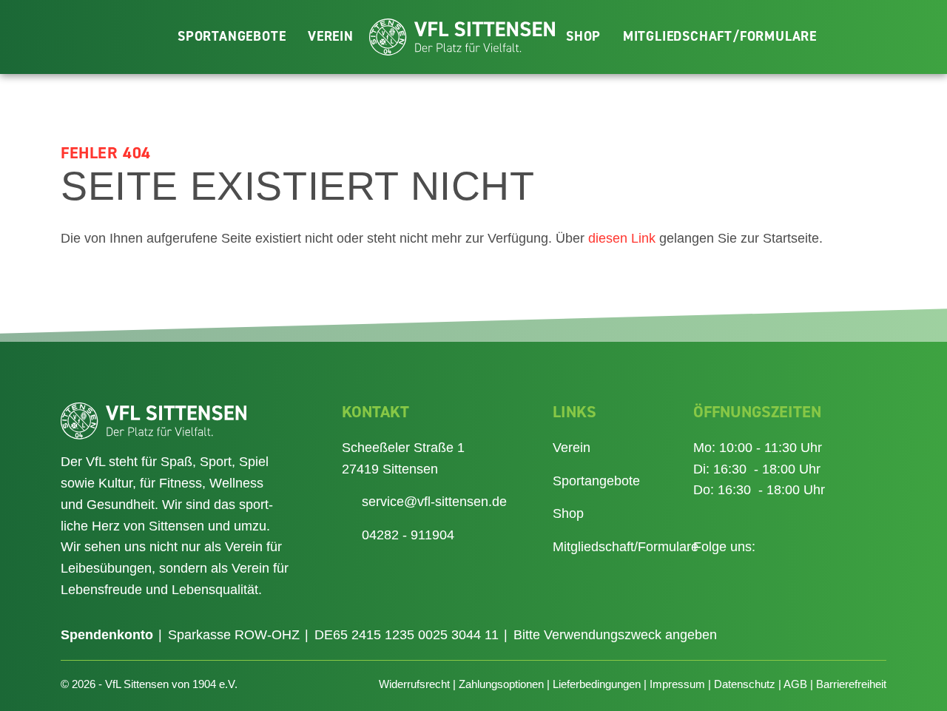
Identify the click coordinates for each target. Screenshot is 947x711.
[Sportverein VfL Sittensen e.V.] (462, 37)
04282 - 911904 (408, 535)
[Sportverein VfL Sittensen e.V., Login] (912, 35)
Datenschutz (744, 684)
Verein (331, 36)
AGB (795, 684)
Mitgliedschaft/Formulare (720, 36)
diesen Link (622, 238)
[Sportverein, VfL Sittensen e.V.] (175, 420)
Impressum (677, 684)
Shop (583, 36)
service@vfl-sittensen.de (434, 501)
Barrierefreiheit (851, 684)
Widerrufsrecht (414, 684)
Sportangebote (232, 36)
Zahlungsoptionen (501, 684)
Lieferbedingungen (597, 684)
